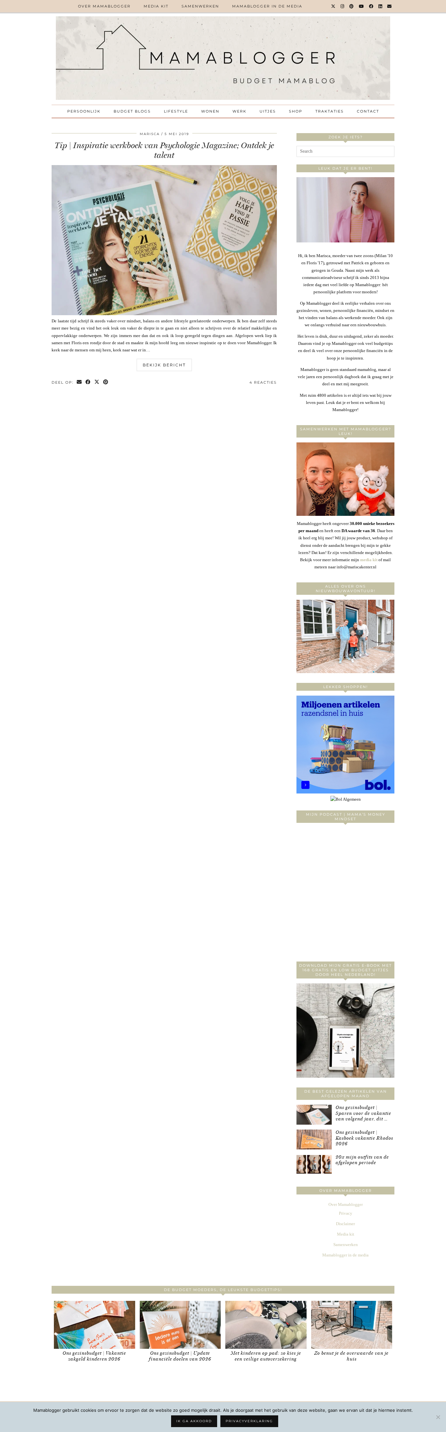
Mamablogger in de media (267, 6)
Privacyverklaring (249, 1421)
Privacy (345, 1213)
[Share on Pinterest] (106, 382)
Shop (295, 111)
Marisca (150, 134)
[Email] (389, 6)
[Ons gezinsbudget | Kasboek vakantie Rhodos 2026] (314, 1139)
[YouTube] (361, 6)
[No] (438, 1417)
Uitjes (268, 111)
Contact (368, 111)
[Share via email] (79, 382)
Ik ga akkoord (194, 1421)
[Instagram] (343, 6)
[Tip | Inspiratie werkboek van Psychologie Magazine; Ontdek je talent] (164, 313)
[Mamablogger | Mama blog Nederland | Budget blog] (223, 58)
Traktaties (329, 111)
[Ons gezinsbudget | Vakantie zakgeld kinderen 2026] (94, 1325)
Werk (239, 111)
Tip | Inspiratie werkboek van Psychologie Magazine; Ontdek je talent (164, 150)
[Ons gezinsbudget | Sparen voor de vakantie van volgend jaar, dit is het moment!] (314, 1115)
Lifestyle (176, 111)
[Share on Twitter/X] (97, 382)
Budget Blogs (132, 111)
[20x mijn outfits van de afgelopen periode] (314, 1164)
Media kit (156, 6)
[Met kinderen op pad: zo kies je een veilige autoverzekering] (266, 1325)
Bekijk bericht (164, 364)
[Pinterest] (351, 6)
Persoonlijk (84, 111)
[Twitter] (333, 6)
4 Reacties (263, 382)
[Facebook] (371, 6)
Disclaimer (345, 1223)
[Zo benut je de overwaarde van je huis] (351, 1325)
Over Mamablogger (104, 6)
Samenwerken (200, 6)
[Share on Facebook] (88, 382)
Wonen (210, 111)
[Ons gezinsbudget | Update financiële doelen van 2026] (180, 1325)
